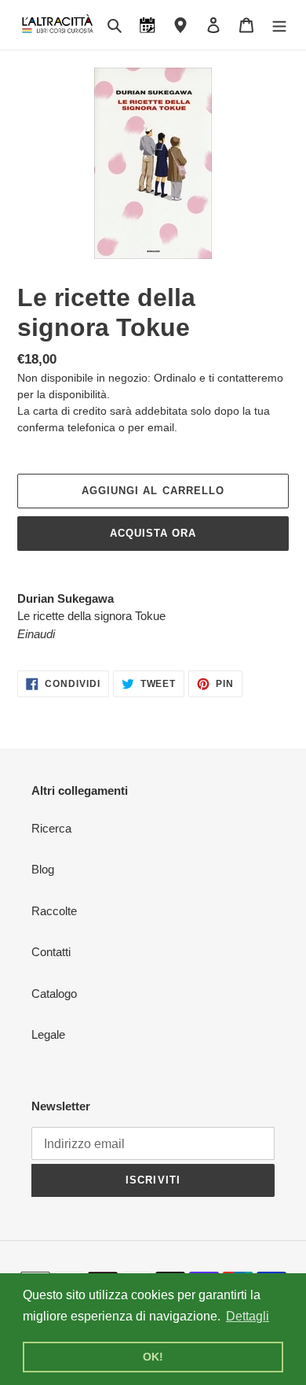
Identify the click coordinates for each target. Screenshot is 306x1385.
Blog (42, 869)
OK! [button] (153, 1356)
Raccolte (54, 911)
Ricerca (51, 828)
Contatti (51, 951)
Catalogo (54, 993)
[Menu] (279, 25)
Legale (48, 1034)
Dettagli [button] (247, 1316)
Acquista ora (153, 533)
